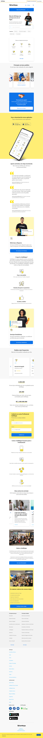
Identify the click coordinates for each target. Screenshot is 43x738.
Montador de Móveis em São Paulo (27, 629)
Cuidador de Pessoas (12, 635)
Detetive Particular (12, 618)
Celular (12, 426)
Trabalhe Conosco (12, 690)
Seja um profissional (21, 9)
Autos (10, 657)
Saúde (10, 674)
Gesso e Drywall (12, 640)
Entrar (28, 5)
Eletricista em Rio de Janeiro (26, 638)
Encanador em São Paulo (26, 626)
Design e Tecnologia (12, 663)
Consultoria (11, 660)
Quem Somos (11, 682)
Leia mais (16, 524)
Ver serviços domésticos (21, 342)
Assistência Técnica (12, 652)
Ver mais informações (21, 563)
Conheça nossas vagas (21, 606)
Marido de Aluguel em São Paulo (27, 635)
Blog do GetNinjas (12, 693)
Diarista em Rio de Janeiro (26, 640)
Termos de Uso (21, 729)
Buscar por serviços (21, 108)
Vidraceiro (11, 632)
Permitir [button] (39, 734)
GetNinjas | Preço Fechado (13, 685)
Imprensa (21, 728)
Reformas (10, 671)
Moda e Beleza (11, 668)
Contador (10, 638)
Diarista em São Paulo (25, 621)
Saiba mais (4, 735)
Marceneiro (11, 626)
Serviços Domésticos (12, 677)
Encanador (11, 615)
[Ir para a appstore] (26, 124)
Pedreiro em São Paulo (25, 632)
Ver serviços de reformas (21, 250)
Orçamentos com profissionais (31, 1)
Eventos (10, 666)
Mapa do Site (11, 699)
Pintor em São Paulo (25, 618)
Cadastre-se (21, 434)
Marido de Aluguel (12, 621)
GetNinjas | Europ (12, 688)
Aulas (10, 654)
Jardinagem (11, 629)
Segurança (11, 696)
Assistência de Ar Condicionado (14, 624)
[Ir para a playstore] (16, 124)
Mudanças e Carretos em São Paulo (27, 624)
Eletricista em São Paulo (26, 615)
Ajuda (10, 702)
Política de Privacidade (21, 730)
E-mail (12, 420)
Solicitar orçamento (21, 85)
